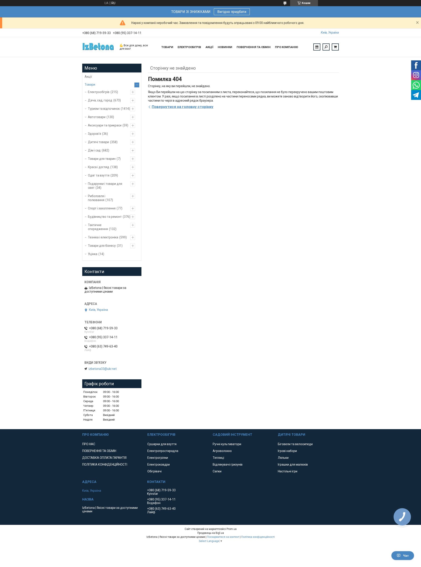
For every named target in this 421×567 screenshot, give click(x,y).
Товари (90, 84)
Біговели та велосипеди (295, 444)
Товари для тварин (102, 158)
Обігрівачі (154, 471)
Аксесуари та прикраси (104, 125)
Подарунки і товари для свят (105, 185)
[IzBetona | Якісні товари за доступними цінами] (98, 47)
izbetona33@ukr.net (103, 369)
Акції (88, 76)
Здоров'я (94, 133)
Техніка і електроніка (103, 237)
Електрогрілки (157, 457)
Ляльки (283, 457)
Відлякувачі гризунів (228, 464)
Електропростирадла (162, 451)
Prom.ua (232, 529)
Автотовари (96, 117)
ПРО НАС (88, 444)
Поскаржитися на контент (223, 536)
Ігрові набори (287, 451)
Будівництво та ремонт (105, 216)
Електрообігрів (98, 92)
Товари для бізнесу (102, 245)
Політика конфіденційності (258, 536)
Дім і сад (94, 150)
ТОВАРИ (167, 47)
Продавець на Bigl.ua (210, 533)
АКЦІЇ (209, 47)
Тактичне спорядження (98, 227)
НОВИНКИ (225, 47)
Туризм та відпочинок (104, 108)
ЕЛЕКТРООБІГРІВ (189, 47)
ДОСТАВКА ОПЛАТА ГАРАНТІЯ (104, 457)
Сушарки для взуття (162, 444)
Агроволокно (222, 451)
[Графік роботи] (316, 46)
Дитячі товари (98, 142)
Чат (406, 555)
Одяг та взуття (98, 175)
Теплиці (218, 457)
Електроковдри (158, 464)
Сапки (217, 471)
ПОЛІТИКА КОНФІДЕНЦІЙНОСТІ (104, 464)
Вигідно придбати (231, 12)
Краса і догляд (98, 167)
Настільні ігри (287, 471)
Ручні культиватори (227, 444)
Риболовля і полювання (96, 198)
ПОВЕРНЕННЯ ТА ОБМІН (254, 47)
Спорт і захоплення (102, 208)
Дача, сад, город (100, 100)
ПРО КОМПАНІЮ (286, 47)
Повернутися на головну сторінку (182, 106)
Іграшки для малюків (293, 464)
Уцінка (92, 254)
